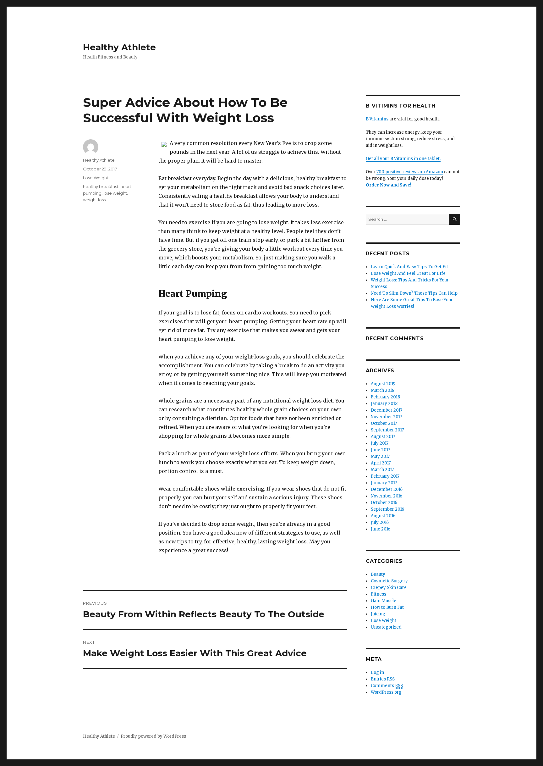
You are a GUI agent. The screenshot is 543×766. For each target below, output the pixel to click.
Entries (383, 679)
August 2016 (383, 516)
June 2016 (380, 529)
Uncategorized (386, 627)
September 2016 (387, 509)
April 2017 (381, 463)
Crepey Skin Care (389, 587)
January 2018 (384, 403)
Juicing (378, 614)
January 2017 (384, 483)
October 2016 (384, 502)
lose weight (115, 193)
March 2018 (382, 390)
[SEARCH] (454, 219)
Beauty (378, 574)
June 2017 (380, 449)
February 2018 (385, 397)
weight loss (94, 199)
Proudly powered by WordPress (153, 736)
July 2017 (379, 443)
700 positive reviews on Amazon (409, 172)
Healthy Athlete (119, 47)
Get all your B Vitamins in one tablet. (403, 158)
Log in (377, 672)
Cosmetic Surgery (389, 581)
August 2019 (383, 383)
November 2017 (386, 416)
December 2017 (386, 410)
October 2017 (384, 423)
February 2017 (385, 476)
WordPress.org (386, 692)
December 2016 (387, 489)
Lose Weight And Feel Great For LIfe (408, 273)
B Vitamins (377, 119)
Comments (387, 685)
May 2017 (380, 456)
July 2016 (380, 522)
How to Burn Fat (387, 607)
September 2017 (387, 430)
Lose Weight (95, 177)
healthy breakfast (100, 186)
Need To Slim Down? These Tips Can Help (414, 293)
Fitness (378, 594)
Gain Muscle (383, 600)
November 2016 (386, 496)
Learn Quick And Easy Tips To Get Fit (409, 266)
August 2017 (383, 436)
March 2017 (382, 469)
